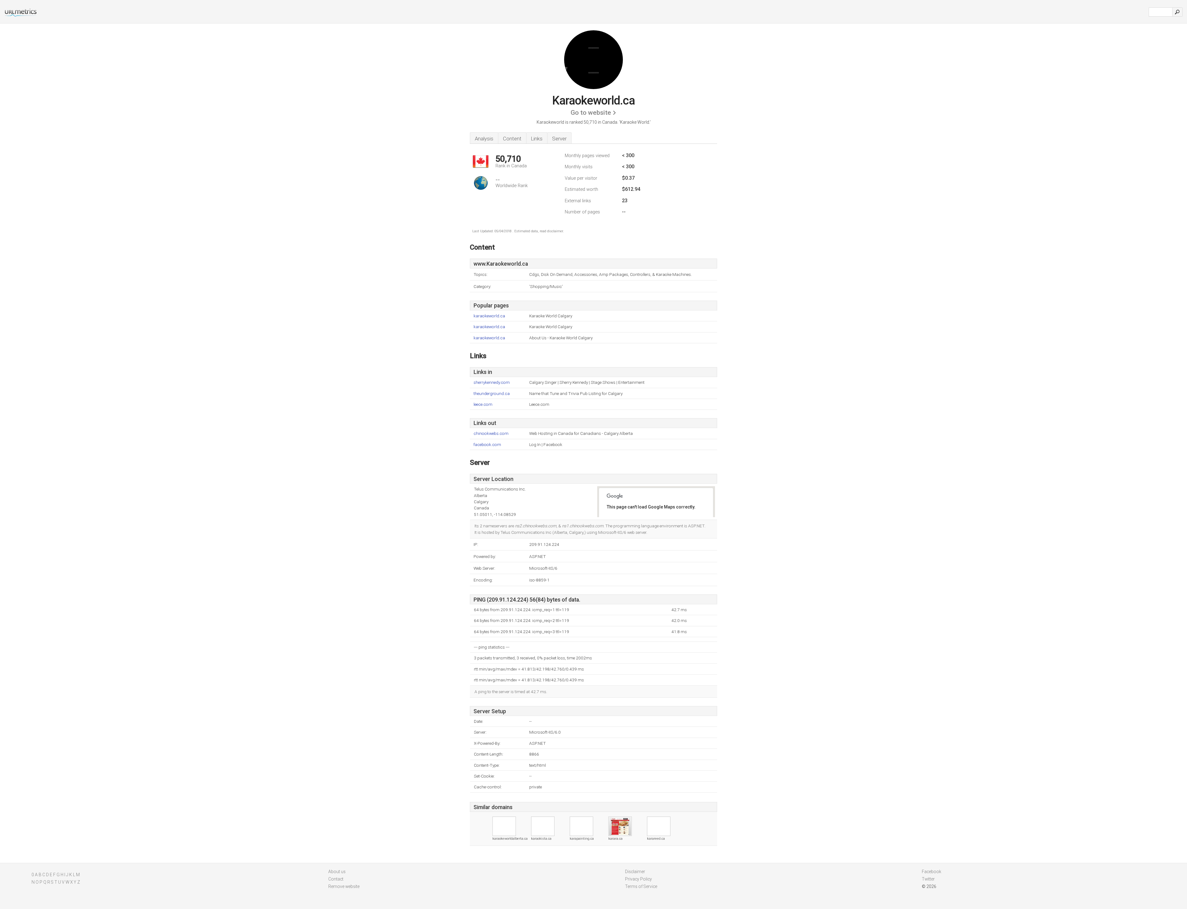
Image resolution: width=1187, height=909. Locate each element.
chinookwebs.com (491, 433)
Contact (335, 879)
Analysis (484, 138)
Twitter (928, 879)
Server (559, 138)
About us (337, 871)
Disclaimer (635, 871)
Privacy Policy (638, 879)
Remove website (344, 886)
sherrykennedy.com (492, 382)
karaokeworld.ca (489, 316)
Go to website (591, 112)
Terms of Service (641, 886)
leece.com (483, 404)
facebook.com (487, 444)
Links (536, 138)
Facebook (931, 871)
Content (512, 138)
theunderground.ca (492, 393)
